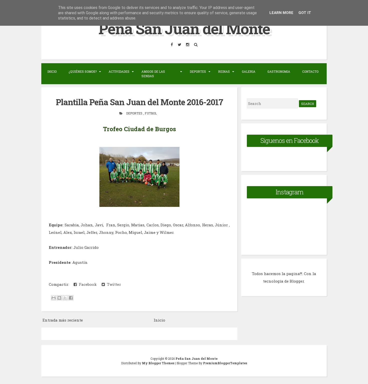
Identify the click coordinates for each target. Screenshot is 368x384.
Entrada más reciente (63, 320)
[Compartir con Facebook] (70, 297)
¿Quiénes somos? (83, 71)
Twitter (113, 284)
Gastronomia (278, 71)
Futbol (151, 113)
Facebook (87, 284)
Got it (304, 12)
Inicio (52, 71)
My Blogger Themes (158, 363)
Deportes (198, 71)
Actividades (119, 71)
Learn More (281, 12)
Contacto (310, 71)
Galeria (248, 71)
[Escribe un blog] (59, 297)
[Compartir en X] (65, 297)
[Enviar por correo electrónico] (53, 297)
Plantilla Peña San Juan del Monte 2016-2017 (139, 101)
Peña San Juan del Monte (184, 28)
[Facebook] (172, 44)
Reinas (224, 71)
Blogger (297, 281)
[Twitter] (180, 44)
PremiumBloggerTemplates (225, 363)
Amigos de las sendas (153, 73)
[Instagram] (188, 44)
